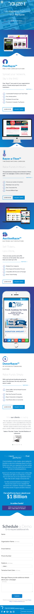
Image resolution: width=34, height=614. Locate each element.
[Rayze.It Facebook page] (2, 612)
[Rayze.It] (2, 607)
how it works (16, 21)
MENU (2, 2)
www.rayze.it (19, 608)
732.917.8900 (9, 608)
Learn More (7, 109)
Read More (28, 89)
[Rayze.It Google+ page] (8, 612)
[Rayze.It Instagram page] (13, 612)
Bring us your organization (17, 507)
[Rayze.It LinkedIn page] (11, 612)
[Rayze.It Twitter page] (4, 612)
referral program (27, 611)
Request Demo (18, 109)
